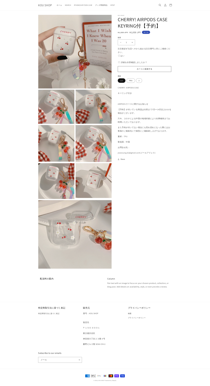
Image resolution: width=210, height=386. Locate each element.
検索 (129, 313)
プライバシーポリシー (137, 318)
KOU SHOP (101, 380)
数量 (119, 38)
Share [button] (123, 159)
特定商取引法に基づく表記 (48, 313)
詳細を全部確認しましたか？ (134, 62)
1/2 (121, 80)
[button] (160, 5)
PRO (130, 80)
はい (122, 55)
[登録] (79, 360)
